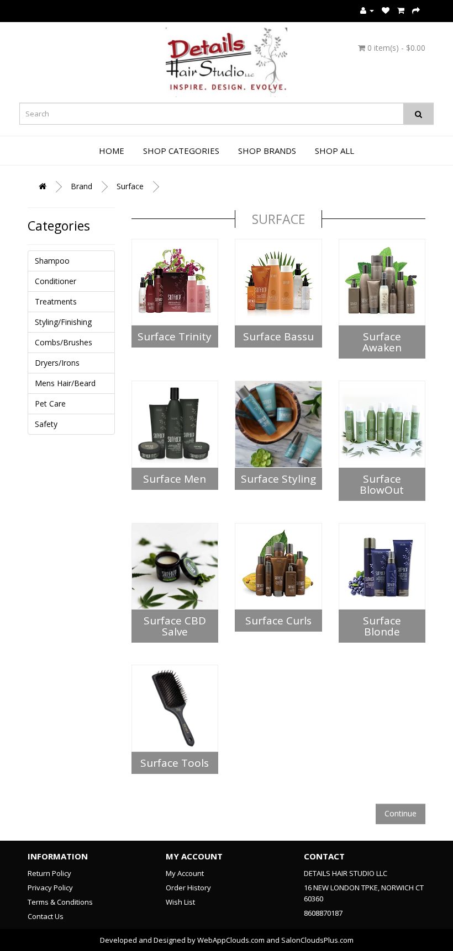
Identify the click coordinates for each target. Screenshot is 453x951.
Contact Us (46, 916)
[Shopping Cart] (400, 10)
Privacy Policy (50, 888)
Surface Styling (278, 479)
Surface (130, 186)
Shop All (334, 150)
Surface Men (174, 479)
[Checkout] (416, 10)
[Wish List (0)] (385, 10)
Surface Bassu (278, 336)
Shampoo (52, 260)
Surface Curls (278, 620)
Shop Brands (267, 150)
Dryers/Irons (57, 362)
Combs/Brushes (63, 342)
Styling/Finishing (63, 322)
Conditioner (55, 281)
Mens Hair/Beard (65, 383)
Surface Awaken (382, 342)
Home (111, 150)
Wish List (180, 902)
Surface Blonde (382, 626)
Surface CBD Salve (175, 626)
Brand (81, 186)
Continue (400, 813)
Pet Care (50, 403)
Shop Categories (181, 150)
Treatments (56, 301)
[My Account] (367, 10)
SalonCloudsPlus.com (317, 940)
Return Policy (49, 873)
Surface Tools (174, 763)
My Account (185, 873)
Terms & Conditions (60, 902)
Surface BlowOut (382, 484)
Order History (188, 888)
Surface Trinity (175, 336)
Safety (46, 424)
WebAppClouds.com (231, 940)
